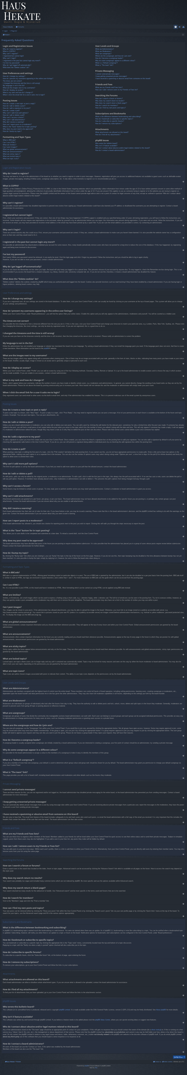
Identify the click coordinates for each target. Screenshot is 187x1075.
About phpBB (161, 1010)
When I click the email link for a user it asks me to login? (24, 95)
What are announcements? (13, 152)
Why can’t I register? (10, 54)
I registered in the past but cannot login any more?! (21, 61)
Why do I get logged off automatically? (17, 65)
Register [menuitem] (184, 27)
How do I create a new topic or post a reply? (19, 103)
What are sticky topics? (11, 154)
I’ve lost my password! (11, 63)
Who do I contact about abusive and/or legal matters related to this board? (122, 148)
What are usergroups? (103, 54)
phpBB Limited (64, 1010)
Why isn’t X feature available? (106, 146)
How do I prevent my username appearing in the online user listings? (28, 78)
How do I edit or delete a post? (14, 106)
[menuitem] (167, 1061)
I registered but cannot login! (13, 56)
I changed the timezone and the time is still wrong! (21, 83)
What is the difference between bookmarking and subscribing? (118, 116)
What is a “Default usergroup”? (106, 63)
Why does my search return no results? (109, 101)
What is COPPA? (9, 51)
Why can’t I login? (9, 58)
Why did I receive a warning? (13, 122)
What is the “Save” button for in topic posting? (20, 127)
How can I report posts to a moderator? (17, 124)
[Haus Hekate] (21, 12)
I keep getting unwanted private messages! (111, 76)
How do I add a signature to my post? (16, 108)
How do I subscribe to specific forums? (109, 121)
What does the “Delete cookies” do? (16, 67)
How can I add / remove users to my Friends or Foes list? (116, 90)
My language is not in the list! (14, 85)
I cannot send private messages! (107, 74)
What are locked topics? (12, 156)
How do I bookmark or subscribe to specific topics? (114, 119)
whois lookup (156, 1030)
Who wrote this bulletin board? (106, 143)
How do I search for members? (106, 105)
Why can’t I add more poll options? (15, 113)
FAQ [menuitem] (176, 27)
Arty (96, 1067)
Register (14, 31)
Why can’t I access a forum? (13, 117)
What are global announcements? (15, 149)
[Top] (183, 182)
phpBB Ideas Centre (102, 1020)
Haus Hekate (8, 27)
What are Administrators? (104, 49)
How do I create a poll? (11, 110)
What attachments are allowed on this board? (111, 132)
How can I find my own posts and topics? (110, 108)
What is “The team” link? (104, 65)
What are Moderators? (103, 51)
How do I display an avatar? (13, 90)
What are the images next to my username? (19, 88)
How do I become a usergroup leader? (109, 58)
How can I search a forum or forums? (109, 98)
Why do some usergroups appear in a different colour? (115, 61)
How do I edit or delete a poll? (14, 115)
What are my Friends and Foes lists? (109, 87)
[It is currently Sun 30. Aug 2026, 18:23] (183, 34)
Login (6, 31)
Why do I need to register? (12, 49)
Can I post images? (10, 147)
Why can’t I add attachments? (14, 120)
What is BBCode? (9, 140)
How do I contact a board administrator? (110, 150)
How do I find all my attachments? (107, 135)
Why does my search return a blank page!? (111, 103)
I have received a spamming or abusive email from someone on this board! (122, 78)
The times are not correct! (12, 81)
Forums (21, 27)
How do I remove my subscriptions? (108, 123)
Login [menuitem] (180, 27)
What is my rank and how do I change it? (18, 92)
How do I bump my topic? (12, 131)
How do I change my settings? (14, 76)
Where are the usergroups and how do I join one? (113, 56)
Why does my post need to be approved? (18, 129)
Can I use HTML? (9, 142)
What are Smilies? (9, 145)
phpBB (46, 348)
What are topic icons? (11, 159)
